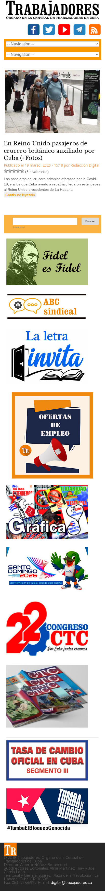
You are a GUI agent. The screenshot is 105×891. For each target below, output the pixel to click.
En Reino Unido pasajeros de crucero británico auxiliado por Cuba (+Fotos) (49, 150)
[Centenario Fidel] (47, 283)
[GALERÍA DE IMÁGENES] (47, 537)
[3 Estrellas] (14, 171)
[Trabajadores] (10, 849)
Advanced (19, 227)
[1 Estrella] (6, 171)
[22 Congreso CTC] (47, 653)
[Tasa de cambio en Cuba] (47, 778)
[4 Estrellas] (18, 171)
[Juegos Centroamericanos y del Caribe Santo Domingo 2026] (47, 591)
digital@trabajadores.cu (71, 882)
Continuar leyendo (20, 195)
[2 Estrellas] (10, 171)
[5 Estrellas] (22, 171)
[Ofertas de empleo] (52, 435)
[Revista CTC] (47, 727)
